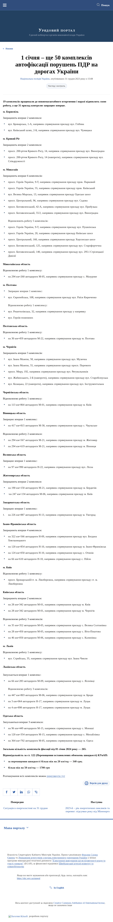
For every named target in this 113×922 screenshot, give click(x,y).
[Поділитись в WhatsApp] (28, 792)
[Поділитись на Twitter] (14, 792)
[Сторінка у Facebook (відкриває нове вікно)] (51, 894)
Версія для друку (99, 783)
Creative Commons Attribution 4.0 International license (79, 903)
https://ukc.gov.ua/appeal (28, 878)
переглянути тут (56, 776)
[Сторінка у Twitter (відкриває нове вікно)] (56, 894)
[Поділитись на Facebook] (6, 792)
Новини (9, 49)
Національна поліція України (35, 78)
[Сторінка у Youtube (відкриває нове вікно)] (61, 894)
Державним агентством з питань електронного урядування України (52, 857)
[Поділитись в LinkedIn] (21, 792)
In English (59, 887)
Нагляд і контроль (56, 86)
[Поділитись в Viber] (36, 792)
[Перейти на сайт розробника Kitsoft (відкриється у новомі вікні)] (18, 916)
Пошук (105, 5)
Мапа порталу (14, 828)
